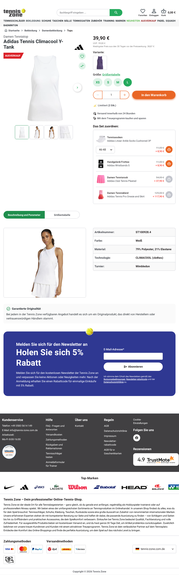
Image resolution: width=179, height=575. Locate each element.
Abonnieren (135, 366)
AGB (106, 425)
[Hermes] (80, 549)
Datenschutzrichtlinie (114, 382)
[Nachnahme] (9, 559)
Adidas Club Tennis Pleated (121, 181)
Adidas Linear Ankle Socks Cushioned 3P (129, 140)
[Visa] (9, 549)
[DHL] (66, 549)
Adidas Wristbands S (118, 165)
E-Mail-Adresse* (114, 349)
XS (98, 82)
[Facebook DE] (136, 437)
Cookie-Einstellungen (136, 421)
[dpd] (52, 549)
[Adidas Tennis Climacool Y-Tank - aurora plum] (100, 63)
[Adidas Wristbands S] (101, 163)
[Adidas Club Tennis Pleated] (101, 179)
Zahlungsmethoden (56, 439)
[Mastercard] (23, 549)
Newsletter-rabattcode (136, 379)
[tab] (24, 215)
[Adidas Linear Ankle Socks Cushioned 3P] (101, 138)
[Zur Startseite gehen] (14, 13)
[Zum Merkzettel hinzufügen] (82, 56)
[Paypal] (37, 549)
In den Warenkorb (153, 95)
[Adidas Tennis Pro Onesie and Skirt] (101, 194)
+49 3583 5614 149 (26, 2)
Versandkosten (54, 434)
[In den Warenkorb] (169, 149)
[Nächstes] (77, 87)
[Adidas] (79, 47)
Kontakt (79, 425)
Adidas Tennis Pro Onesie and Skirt (126, 196)
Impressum (110, 436)
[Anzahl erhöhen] (124, 95)
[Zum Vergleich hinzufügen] (82, 65)
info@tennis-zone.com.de (24, 430)
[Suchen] (116, 12)
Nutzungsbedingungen (114, 379)
